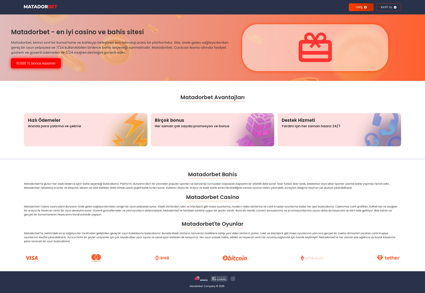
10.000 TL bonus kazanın (35, 63)
